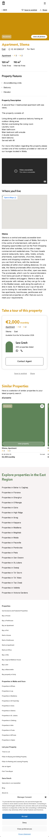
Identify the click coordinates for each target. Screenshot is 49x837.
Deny (24, 823)
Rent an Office (7, 650)
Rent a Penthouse (8, 640)
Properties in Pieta (10, 553)
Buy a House (6, 616)
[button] (45, 797)
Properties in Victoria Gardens (15, 593)
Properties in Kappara (11, 522)
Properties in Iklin (7, 725)
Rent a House (6, 635)
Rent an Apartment (8, 645)
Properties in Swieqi (10, 568)
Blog (3, 788)
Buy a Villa (5, 655)
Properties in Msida (10, 537)
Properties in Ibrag (10, 517)
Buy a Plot (5, 630)
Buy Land (5, 665)
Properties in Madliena (11, 527)
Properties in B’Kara (8, 686)
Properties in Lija (7, 691)
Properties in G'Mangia (12, 502)
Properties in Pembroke (12, 547)
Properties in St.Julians (12, 563)
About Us (5, 793)
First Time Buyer (7, 771)
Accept (24, 816)
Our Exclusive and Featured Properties (15, 611)
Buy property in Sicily (9, 674)
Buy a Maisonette (8, 669)
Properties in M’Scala (9, 735)
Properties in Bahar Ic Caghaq (15, 487)
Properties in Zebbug (9, 720)
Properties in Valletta (11, 588)
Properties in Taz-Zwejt (12, 583)
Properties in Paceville (11, 542)
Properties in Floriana (11, 492)
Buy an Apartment (8, 625)
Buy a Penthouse (7, 620)
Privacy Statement (24, 834)
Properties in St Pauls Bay (10, 701)
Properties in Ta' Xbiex (12, 578)
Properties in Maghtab (11, 532)
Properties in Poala (8, 730)
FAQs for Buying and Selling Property (14, 757)
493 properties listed (24, 347)
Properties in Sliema (8, 711)
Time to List (6, 752)
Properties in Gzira (10, 507)
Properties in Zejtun (8, 740)
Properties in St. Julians (10, 715)
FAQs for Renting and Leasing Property (15, 761)
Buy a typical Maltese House (11, 660)
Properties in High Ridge (12, 512)
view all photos (39, 37)
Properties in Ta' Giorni (12, 573)
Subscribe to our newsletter (11, 783)
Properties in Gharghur (12, 497)
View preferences (24, 829)
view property (23, 444)
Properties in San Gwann (13, 558)
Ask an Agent (6, 766)
